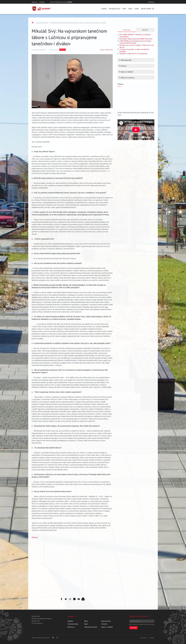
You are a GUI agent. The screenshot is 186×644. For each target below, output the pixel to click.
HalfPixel (39, 638)
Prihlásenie (151, 2)
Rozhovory (62, 49)
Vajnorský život (106, 621)
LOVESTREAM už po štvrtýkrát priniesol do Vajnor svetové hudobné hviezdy (135, 42)
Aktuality (70, 621)
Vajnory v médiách (126, 72)
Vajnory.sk (34, 2)
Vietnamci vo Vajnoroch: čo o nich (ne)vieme (133, 54)
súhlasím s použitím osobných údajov (143, 624)
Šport (86, 624)
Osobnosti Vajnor (73, 624)
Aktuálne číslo (114, 9)
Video (130, 9)
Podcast (123, 66)
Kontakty (41, 2)
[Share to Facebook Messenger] (74, 599)
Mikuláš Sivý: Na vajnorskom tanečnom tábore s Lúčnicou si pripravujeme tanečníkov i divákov (78, 22)
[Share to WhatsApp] (70, 599)
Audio (137, 9)
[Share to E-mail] (78, 599)
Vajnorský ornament (90, 627)
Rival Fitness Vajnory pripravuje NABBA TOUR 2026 (135, 39)
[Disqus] (72, 566)
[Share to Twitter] (65, 599)
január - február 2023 (42, 22)
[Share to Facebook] (61, 599)
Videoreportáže (125, 60)
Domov (104, 9)
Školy (86, 621)
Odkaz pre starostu (127, 77)
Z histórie (104, 624)
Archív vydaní (146, 9)
